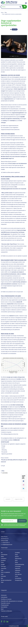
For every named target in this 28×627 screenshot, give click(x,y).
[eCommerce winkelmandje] (24, 7)
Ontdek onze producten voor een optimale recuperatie (14, 255)
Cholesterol (3, 558)
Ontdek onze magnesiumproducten (10, 125)
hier (17, 434)
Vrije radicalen (18, 574)
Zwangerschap (18, 580)
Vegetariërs (17, 570)
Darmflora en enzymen (6, 599)
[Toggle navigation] (26, 3)
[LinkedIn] (23, 488)
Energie (3, 564)
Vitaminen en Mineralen (6, 611)
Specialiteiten (4, 607)
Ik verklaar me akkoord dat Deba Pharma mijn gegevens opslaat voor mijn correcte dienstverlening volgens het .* (15, 525)
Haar (2, 570)
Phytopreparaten (5, 605)
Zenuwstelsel (18, 578)
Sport (16, 560)
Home (2, 12)
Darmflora (3, 560)
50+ (2, 552)
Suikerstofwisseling (19, 564)
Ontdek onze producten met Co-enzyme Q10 (12, 291)
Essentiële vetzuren (5, 603)
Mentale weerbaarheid (6, 580)
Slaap (16, 554)
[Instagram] (23, 484)
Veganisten (17, 568)
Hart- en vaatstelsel (5, 572)
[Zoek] (20, 7)
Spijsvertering (18, 558)
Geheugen (3, 566)
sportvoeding (14, 29)
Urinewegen (18, 566)
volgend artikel (18, 499)
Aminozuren (4, 595)
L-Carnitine (18, 379)
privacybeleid (22, 525)
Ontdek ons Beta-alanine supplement (11, 172)
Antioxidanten (4, 554)
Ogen (2, 582)
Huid (2, 574)
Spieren (17, 556)
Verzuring (17, 572)
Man (2, 578)
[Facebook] (23, 481)
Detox (2, 562)
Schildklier (17, 552)
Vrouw (16, 576)
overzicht (8, 499)
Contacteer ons (4, 432)
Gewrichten (3, 568)
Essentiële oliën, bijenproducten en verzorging (11, 601)
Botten (2, 556)
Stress (16, 562)
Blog (6, 12)
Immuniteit (3, 576)
